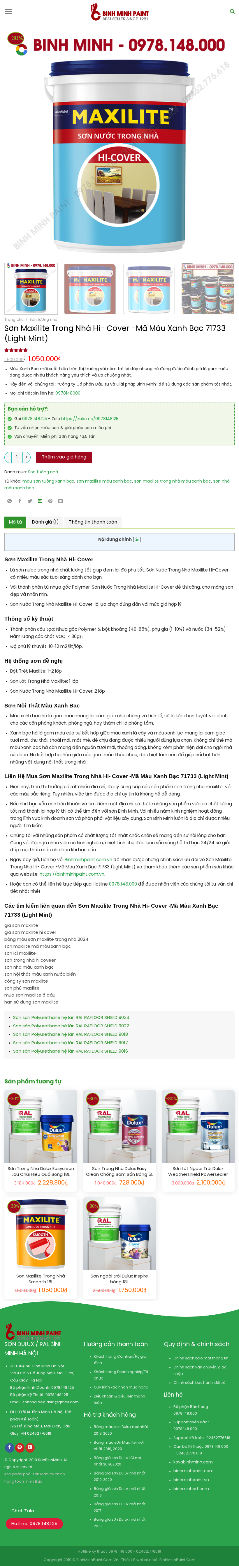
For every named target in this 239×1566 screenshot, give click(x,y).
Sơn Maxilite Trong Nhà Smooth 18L (40, 1279)
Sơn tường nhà (43, 320)
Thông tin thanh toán (93, 522)
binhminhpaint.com (193, 1471)
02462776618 (39, 1433)
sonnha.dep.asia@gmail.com (50, 1402)
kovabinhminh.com (193, 1462)
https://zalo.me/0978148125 (89, 419)
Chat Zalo (22, 1511)
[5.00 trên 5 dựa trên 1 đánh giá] (119, 350)
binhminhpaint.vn (191, 1480)
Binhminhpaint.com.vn (89, 860)
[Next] (206, 144)
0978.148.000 (123, 884)
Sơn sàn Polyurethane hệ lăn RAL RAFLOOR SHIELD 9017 (70, 1043)
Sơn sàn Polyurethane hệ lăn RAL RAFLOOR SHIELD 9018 (70, 1034)
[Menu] (8, 11)
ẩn (136, 540)
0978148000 (67, 393)
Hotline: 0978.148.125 (34, 1524)
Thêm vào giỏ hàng (64, 457)
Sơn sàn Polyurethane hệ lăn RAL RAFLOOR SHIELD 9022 (71, 1026)
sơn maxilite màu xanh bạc (104, 481)
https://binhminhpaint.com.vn (71, 874)
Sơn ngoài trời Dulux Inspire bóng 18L (119, 1279)
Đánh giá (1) (45, 522)
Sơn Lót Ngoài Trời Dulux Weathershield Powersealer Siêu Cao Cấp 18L (198, 1172)
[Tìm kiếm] (232, 11)
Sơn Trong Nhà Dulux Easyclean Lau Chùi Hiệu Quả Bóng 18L (41, 1172)
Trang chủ (14, 320)
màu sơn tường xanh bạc (48, 481)
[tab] (15, 522)
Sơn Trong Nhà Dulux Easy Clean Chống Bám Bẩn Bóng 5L (119, 1172)
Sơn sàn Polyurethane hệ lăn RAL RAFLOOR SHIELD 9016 (70, 1051)
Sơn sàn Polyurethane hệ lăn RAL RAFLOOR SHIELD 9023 (71, 1017)
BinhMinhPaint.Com (177, 1560)
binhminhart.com (191, 1489)
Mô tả (15, 522)
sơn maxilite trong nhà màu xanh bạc (172, 481)
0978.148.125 (34, 419)
